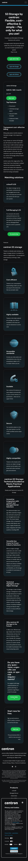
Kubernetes (14, 796)
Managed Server (14, 793)
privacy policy (15, 778)
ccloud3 (14, 790)
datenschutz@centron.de (7, 777)
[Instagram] (15, 766)
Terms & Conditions (20, 763)
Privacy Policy (10, 763)
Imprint (4, 763)
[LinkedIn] (12, 766)
